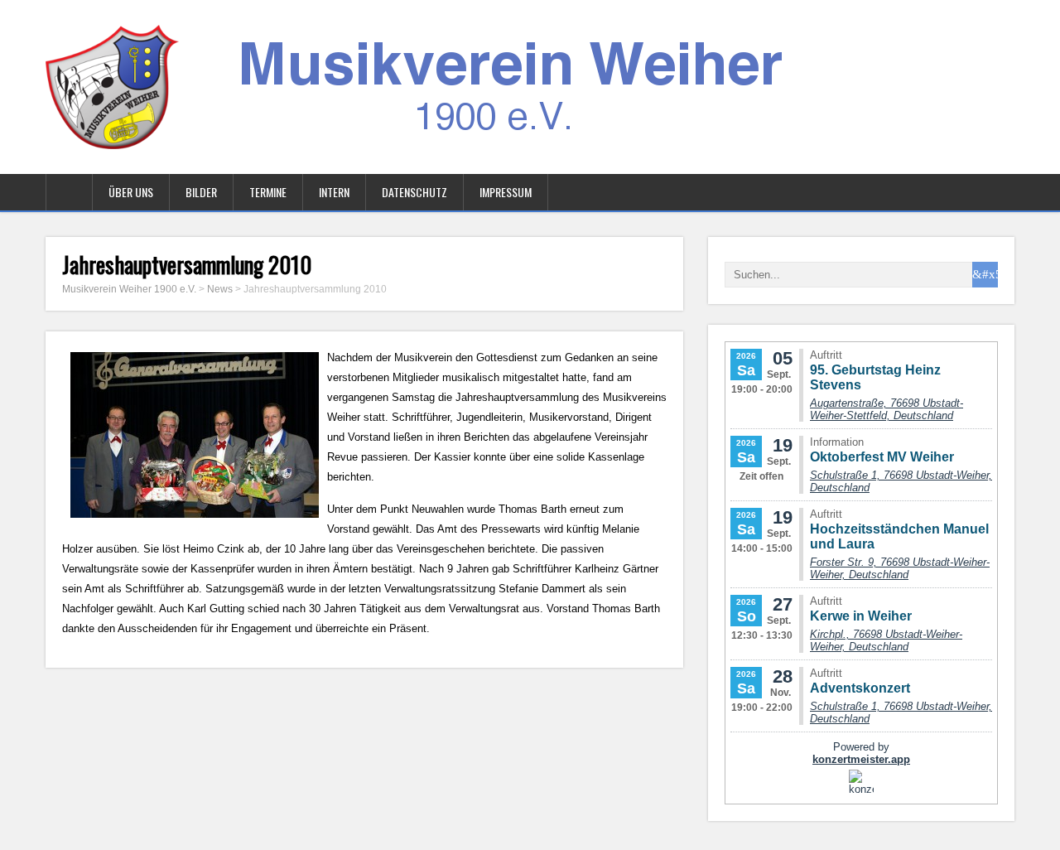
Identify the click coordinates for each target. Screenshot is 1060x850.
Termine (268, 191)
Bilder (201, 191)
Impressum (505, 191)
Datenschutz (414, 191)
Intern (334, 191)
